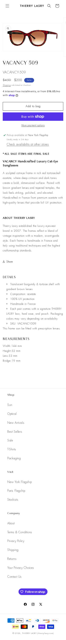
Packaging (14, 458)
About (11, 523)
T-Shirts (11, 449)
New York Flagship (19, 482)
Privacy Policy (15, 541)
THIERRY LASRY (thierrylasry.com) (38, 633)
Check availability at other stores (28, 144)
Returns (11, 559)
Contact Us (14, 577)
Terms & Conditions (19, 532)
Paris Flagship (16, 491)
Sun (9, 405)
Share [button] (9, 261)
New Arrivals (15, 423)
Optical (11, 414)
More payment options (33, 125)
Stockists (12, 500)
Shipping (7, 85)
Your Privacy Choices (20, 568)
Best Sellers (14, 432)
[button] (7, 6)
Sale (10, 440)
